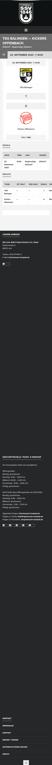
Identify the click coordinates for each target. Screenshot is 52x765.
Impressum (8, 726)
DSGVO (6, 754)
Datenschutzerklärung (15, 747)
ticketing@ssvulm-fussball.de (30, 516)
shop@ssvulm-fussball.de (32, 519)
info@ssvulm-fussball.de (18, 257)
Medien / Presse (10, 740)
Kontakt (7, 733)
